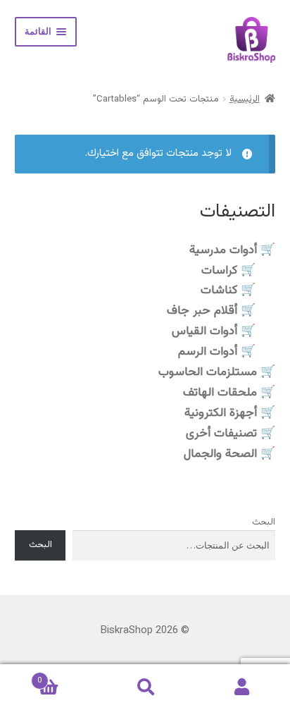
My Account (242, 687)
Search (144, 687)
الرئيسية (244, 99)
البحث (263, 522)
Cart (66, 676)
